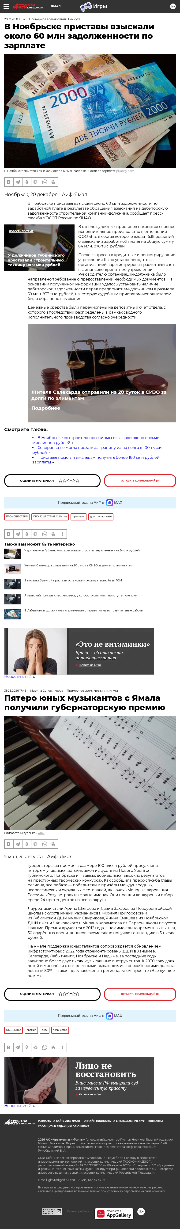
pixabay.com (125, 171)
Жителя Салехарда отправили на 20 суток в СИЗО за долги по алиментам (99, 395)
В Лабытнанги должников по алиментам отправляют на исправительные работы (83, 610)
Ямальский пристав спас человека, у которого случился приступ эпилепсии (80, 595)
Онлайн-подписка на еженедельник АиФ (114, 1121)
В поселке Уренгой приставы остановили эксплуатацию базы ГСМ (73, 580)
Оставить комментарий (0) (140, 480)
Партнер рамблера (78, 1211)
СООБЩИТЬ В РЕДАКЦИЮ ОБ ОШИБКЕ (63, 1126)
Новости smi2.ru (19, 676)
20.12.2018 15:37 (14, 19)
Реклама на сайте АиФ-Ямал (59, 1121)
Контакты (155, 1121)
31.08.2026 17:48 (15, 690)
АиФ (41, 833)
